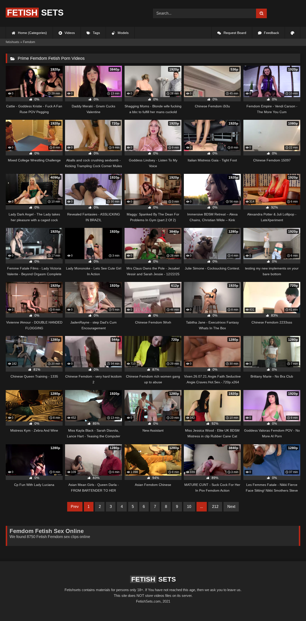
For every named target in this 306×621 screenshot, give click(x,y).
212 (215, 507)
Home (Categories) (32, 33)
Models (123, 33)
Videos (69, 33)
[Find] (261, 13)
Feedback (271, 33)
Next (231, 507)
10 (189, 507)
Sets (35, 12)
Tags (96, 33)
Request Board (234, 33)
